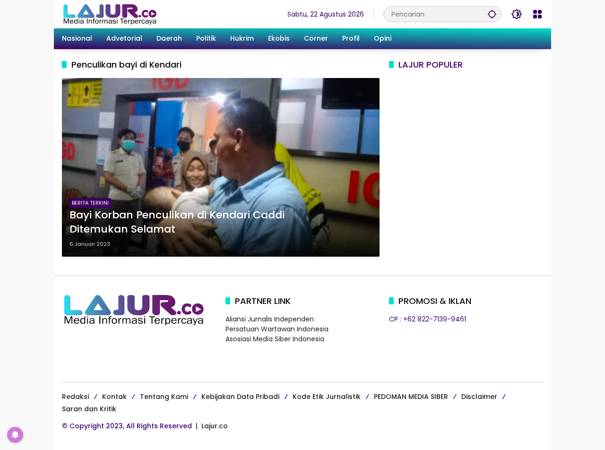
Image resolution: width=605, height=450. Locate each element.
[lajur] (109, 13)
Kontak (114, 396)
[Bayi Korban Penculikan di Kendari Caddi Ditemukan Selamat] (221, 167)
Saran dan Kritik (89, 409)
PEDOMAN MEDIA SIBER (411, 396)
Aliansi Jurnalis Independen (269, 319)
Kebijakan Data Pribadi (240, 396)
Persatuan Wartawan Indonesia (276, 329)
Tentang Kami (164, 396)
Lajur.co (214, 426)
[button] (492, 14)
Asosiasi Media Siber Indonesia (274, 339)
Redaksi (75, 396)
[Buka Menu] (537, 14)
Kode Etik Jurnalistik (327, 396)
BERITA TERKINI (90, 203)
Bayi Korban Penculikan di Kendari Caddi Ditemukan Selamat (177, 222)
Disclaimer (479, 396)
